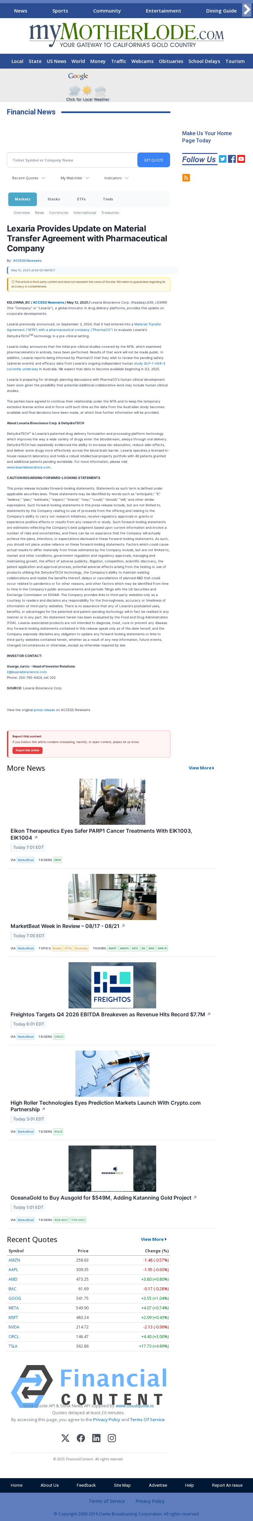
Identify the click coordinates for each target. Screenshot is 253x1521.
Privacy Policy (106, 1419)
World (78, 61)
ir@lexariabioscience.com (27, 672)
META (14, 1308)
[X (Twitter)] (65, 1439)
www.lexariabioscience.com (28, 467)
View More (200, 768)
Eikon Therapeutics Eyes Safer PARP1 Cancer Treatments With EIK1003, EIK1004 (101, 834)
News (20, 10)
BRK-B (162, 948)
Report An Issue (227, 1485)
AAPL (13, 1269)
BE (143, 948)
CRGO (58, 1036)
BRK (152, 948)
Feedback (86, 1485)
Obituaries (171, 61)
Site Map (122, 1485)
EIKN (57, 860)
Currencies (58, 212)
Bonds (57, 948)
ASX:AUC (61, 1220)
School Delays (204, 61)
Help (189, 1485)
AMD (13, 1279)
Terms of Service (107, 1501)
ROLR (58, 1131)
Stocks (53, 198)
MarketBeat (26, 860)
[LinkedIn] (96, 1439)
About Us (50, 1485)
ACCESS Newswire (48, 302)
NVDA (14, 1327)
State (35, 61)
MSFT (13, 1317)
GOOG (15, 1298)
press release (44, 710)
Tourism (235, 61)
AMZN (124, 948)
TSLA (13, 1346)
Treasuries (110, 212)
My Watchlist (71, 177)
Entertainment (163, 10)
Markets (22, 198)
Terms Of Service (147, 1419)
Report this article (27, 750)
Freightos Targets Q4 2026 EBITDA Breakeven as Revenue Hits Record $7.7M (111, 1014)
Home (16, 1485)
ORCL (14, 1336)
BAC (12, 1289)
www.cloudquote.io (135, 1406)
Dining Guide (221, 10)
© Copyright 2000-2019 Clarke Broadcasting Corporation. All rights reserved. (127, 1513)
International (84, 212)
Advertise (158, 1485)
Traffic (118, 61)
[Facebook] (81, 1439)
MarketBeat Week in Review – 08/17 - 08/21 (68, 926)
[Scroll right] (246, 10)
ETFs (81, 198)
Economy (81, 948)
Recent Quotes (25, 177)
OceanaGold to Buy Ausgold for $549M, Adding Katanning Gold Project (104, 1197)
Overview (22, 212)
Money (98, 61)
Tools (108, 198)
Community (107, 10)
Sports (60, 10)
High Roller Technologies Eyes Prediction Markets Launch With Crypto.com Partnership (106, 1106)
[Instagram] (112, 1439)
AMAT (112, 948)
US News (56, 61)
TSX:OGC (78, 1220)
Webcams (142, 61)
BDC (135, 948)
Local (17, 61)
